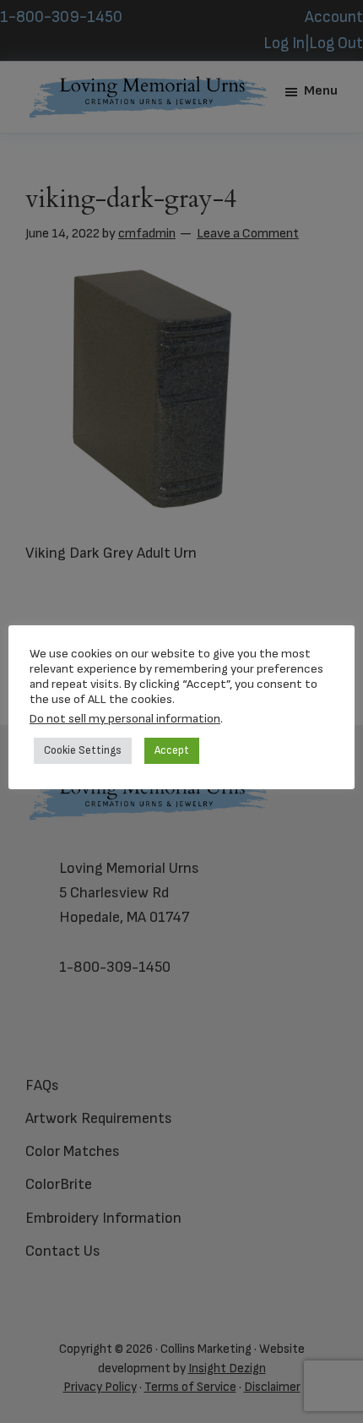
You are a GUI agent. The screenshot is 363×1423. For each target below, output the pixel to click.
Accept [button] (171, 750)
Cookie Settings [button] (83, 750)
